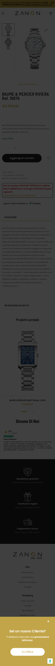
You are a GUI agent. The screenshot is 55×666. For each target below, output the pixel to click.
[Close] (48, 621)
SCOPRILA (27, 652)
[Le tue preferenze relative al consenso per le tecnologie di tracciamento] (50, 661)
